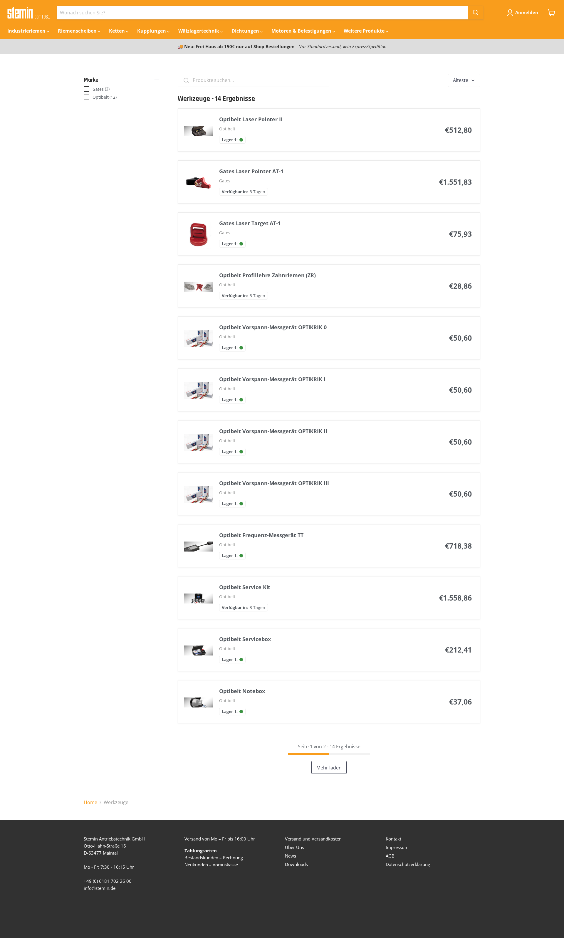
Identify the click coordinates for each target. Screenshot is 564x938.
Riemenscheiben (78, 31)
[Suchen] (476, 12)
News (290, 856)
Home (90, 802)
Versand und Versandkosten (313, 839)
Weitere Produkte (365, 31)
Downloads (296, 864)
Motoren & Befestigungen (302, 31)
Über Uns (294, 847)
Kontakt (393, 839)
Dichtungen (245, 31)
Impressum (397, 847)
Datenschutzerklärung (408, 864)
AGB (390, 856)
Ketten (117, 31)
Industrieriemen (27, 31)
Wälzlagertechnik (199, 31)
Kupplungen (152, 31)
